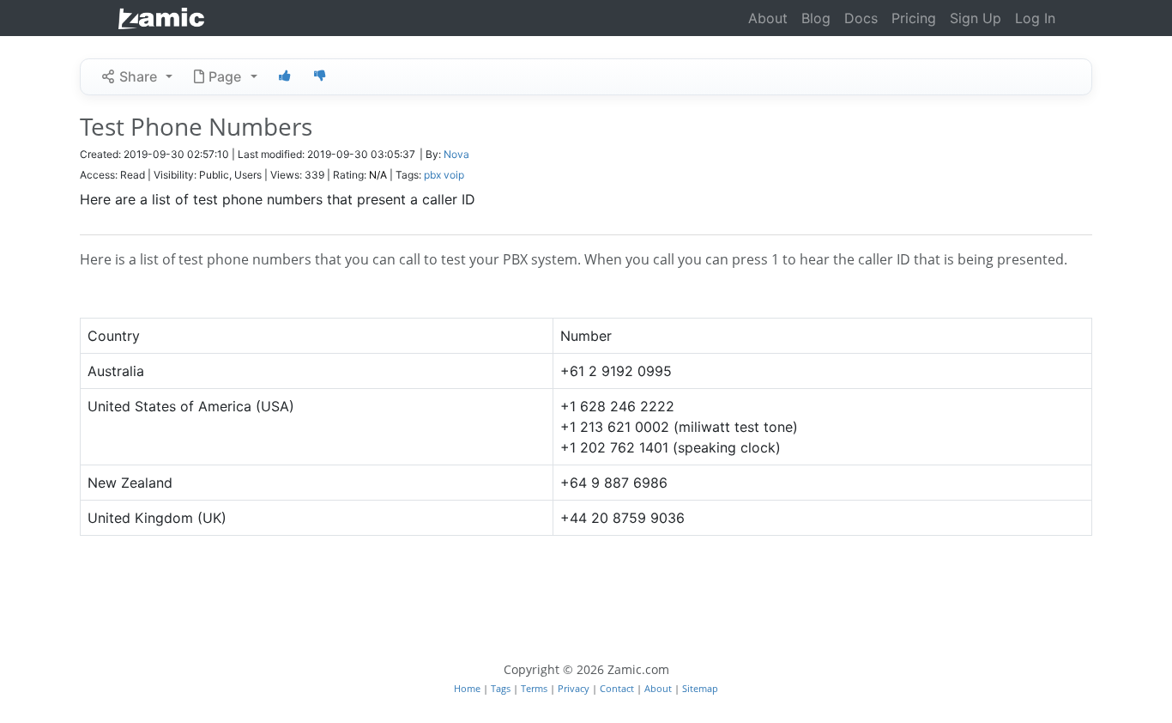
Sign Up (975, 18)
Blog (816, 18)
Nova (456, 154)
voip (454, 174)
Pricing (913, 18)
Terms (535, 688)
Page (224, 76)
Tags (502, 688)
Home (468, 688)
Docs (861, 18)
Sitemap (700, 688)
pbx (432, 174)
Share (138, 76)
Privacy (575, 688)
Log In (1035, 18)
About (768, 18)
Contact (618, 688)
